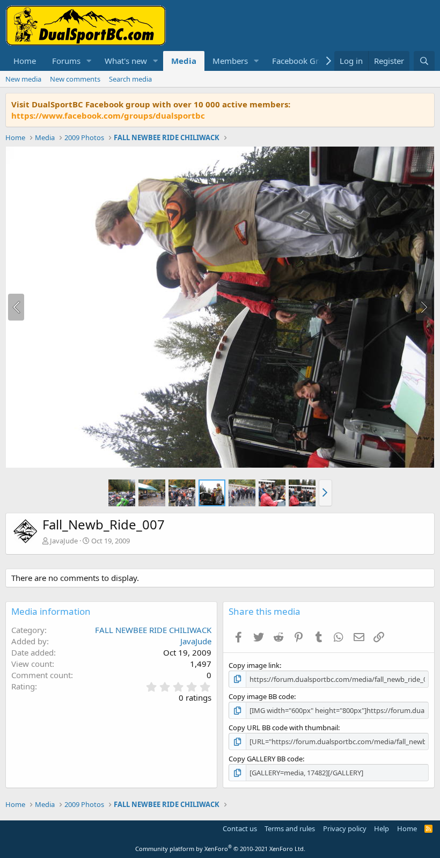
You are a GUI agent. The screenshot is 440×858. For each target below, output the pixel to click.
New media (23, 79)
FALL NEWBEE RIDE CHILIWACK (153, 629)
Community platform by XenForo (220, 849)
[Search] (424, 61)
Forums (66, 60)
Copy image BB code (261, 696)
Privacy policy (344, 828)
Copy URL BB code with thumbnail (283, 727)
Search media (130, 79)
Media (183, 60)
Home (24, 60)
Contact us (240, 828)
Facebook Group (302, 60)
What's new (126, 60)
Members (230, 60)
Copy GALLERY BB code (266, 759)
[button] (89, 61)
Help (381, 828)
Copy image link (254, 665)
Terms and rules (290, 828)
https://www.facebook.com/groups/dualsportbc (108, 115)
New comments (75, 79)
